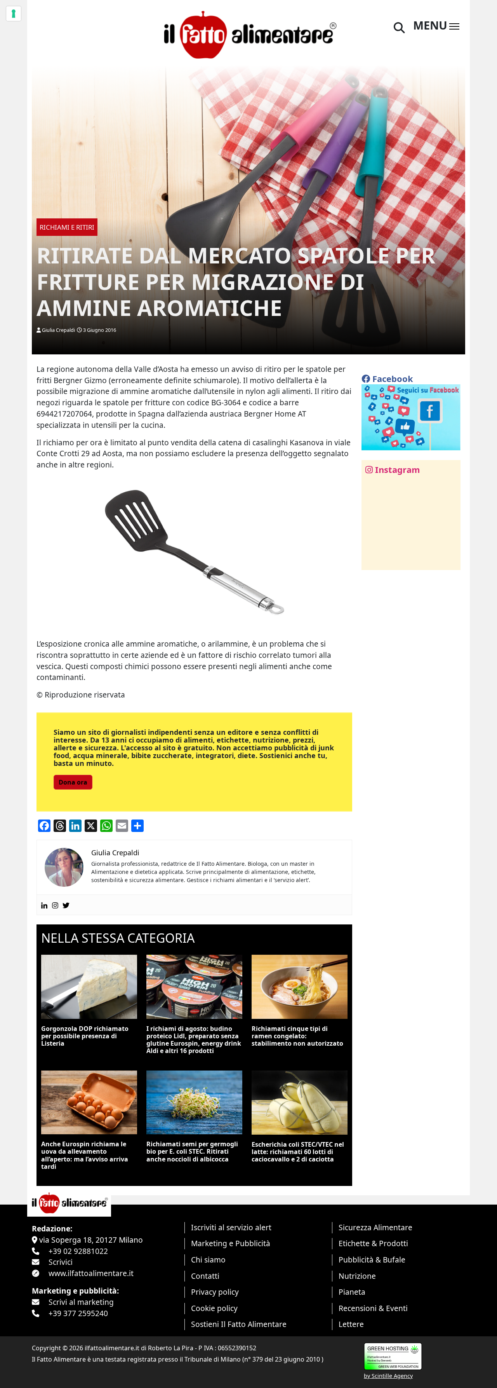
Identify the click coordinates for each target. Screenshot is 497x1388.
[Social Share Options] (373, 560)
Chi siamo (208, 1259)
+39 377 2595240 (78, 1313)
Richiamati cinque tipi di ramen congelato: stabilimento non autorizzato (297, 1036)
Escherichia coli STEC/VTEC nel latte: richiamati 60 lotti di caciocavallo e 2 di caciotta (298, 1151)
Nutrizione (357, 1276)
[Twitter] (66, 905)
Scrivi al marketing (81, 1302)
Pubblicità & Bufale (372, 1259)
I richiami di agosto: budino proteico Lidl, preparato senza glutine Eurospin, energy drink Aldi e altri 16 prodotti (193, 1039)
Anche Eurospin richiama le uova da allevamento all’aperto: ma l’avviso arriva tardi (84, 1155)
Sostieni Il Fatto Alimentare (239, 1324)
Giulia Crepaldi (58, 329)
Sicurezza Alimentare (375, 1227)
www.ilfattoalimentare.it (91, 1273)
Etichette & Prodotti (373, 1243)
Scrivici (61, 1262)
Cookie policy (214, 1308)
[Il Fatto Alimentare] (248, 33)
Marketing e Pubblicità (230, 1243)
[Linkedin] (44, 905)
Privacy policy (215, 1292)
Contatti (205, 1276)
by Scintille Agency (388, 1375)
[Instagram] (55, 905)
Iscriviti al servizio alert (231, 1227)
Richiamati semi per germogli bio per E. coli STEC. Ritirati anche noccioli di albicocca (192, 1151)
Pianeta (352, 1292)
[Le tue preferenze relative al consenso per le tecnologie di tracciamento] (13, 13)
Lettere (351, 1324)
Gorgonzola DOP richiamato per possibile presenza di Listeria (85, 1036)
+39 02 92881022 (78, 1251)
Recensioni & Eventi (373, 1308)
